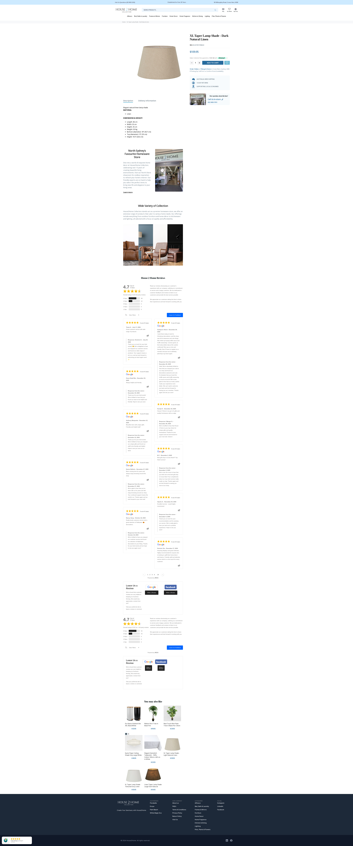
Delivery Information (147, 101)
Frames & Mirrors (201, 810)
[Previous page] (143, 574)
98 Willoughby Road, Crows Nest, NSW (226, 2)
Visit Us (175, 819)
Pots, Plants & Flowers (202, 829)
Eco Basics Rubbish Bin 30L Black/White (133, 725)
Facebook (220, 810)
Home (123, 22)
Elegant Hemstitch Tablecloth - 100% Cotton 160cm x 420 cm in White (152, 756)
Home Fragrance (200, 819)
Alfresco (198, 803)
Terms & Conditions (179, 810)
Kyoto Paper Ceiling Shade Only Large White (133, 754)
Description (128, 101)
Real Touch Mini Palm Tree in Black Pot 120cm (172, 725)
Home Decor (199, 816)
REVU (156, 578)
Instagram (220, 803)
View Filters (132, 315)
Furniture (198, 813)
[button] (227, 63)
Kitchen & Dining (201, 823)
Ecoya (152, 806)
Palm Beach (154, 810)
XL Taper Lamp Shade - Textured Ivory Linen (133, 786)
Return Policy (177, 816)
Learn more (127, 192)
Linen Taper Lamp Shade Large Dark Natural (153, 786)
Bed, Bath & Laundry (202, 806)
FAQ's (174, 806)
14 (158, 574)
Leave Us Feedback (175, 315)
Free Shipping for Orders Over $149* (177, 2)
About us (175, 803)
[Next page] (162, 574)
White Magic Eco (156, 813)
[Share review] (148, 336)
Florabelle (153, 803)
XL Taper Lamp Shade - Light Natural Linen (172, 754)
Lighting (198, 826)
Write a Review (151, 592)
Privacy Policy (177, 813)
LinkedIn (220, 806)
